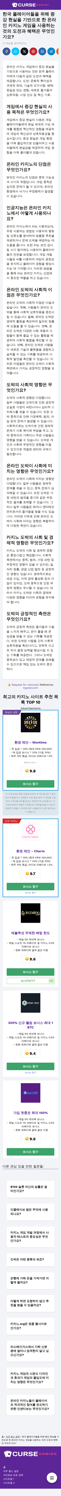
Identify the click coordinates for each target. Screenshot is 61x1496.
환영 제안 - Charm (30, 851)
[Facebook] (6, 51)
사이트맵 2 (8, 1483)
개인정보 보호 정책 (13, 1475)
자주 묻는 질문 (11, 1471)
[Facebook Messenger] (15, 51)
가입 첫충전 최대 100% (30, 1113)
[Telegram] (51, 51)
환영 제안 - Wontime (30, 742)
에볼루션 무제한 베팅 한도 (30, 933)
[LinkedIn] (42, 51)
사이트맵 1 (8, 1479)
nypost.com (30, 687)
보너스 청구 (30, 784)
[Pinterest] (33, 51)
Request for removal (25, 684)
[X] (24, 51)
